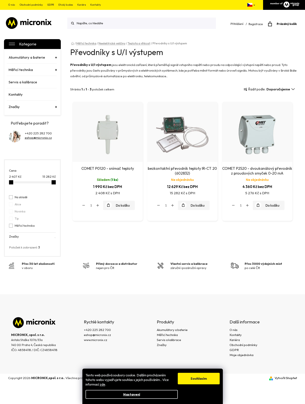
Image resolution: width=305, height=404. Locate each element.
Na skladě (21, 197)
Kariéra (81, 4)
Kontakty (95, 4)
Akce (18, 204)
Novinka (20, 211)
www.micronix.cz (95, 340)
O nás (11, 4)
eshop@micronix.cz (38, 138)
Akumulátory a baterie (172, 330)
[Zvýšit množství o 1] (98, 205)
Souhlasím (199, 378)
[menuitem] (32, 57)
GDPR (50, 4)
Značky (162, 345)
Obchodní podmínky (31, 4)
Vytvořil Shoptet (286, 378)
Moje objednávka (241, 355)
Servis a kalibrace (169, 340)
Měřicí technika (25, 226)
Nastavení (131, 394)
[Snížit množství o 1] (83, 205)
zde (102, 384)
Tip (17, 218)
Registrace (256, 24)
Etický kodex (65, 4)
